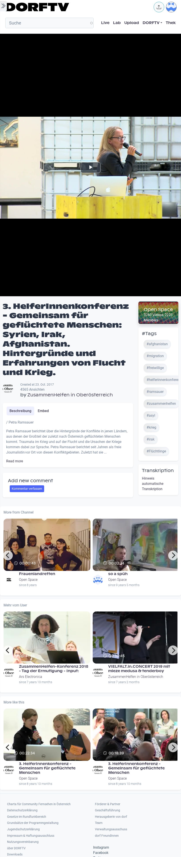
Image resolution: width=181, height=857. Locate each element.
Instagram (101, 847)
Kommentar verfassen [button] (27, 488)
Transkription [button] (158, 470)
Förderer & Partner (107, 804)
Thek (171, 23)
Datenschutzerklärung (22, 810)
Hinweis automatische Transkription (152, 483)
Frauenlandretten (37, 574)
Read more (14, 461)
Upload (131, 23)
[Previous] (8, 555)
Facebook (100, 853)
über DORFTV (16, 848)
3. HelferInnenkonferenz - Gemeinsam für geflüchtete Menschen (47, 768)
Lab (117, 23)
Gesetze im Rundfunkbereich (26, 817)
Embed (43, 411)
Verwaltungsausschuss (111, 829)
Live (105, 23)
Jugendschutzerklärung (23, 829)
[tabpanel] (68, 442)
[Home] (76, 7)
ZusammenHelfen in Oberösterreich (70, 395)
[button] (159, 7)
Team (98, 823)
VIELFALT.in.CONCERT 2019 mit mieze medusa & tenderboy (139, 668)
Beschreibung (20, 411)
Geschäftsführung (107, 810)
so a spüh (118, 574)
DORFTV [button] (151, 23)
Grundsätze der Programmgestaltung (32, 823)
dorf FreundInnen (107, 836)
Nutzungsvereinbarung (23, 842)
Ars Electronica (30, 677)
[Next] (173, 555)
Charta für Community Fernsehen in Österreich (39, 804)
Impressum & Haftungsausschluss (30, 836)
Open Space (158, 309)
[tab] (20, 411)
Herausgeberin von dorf (111, 817)
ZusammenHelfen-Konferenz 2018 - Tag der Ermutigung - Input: (53, 668)
